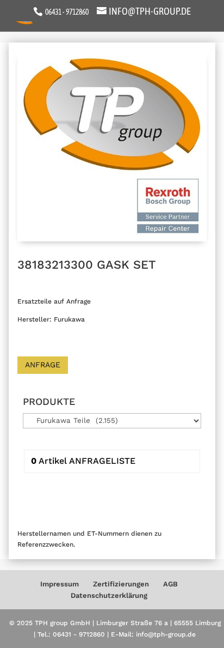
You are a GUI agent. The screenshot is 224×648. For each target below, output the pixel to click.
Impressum (59, 584)
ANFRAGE (42, 364)
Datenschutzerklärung (109, 595)
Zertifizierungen (121, 584)
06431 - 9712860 (66, 12)
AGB (170, 584)
